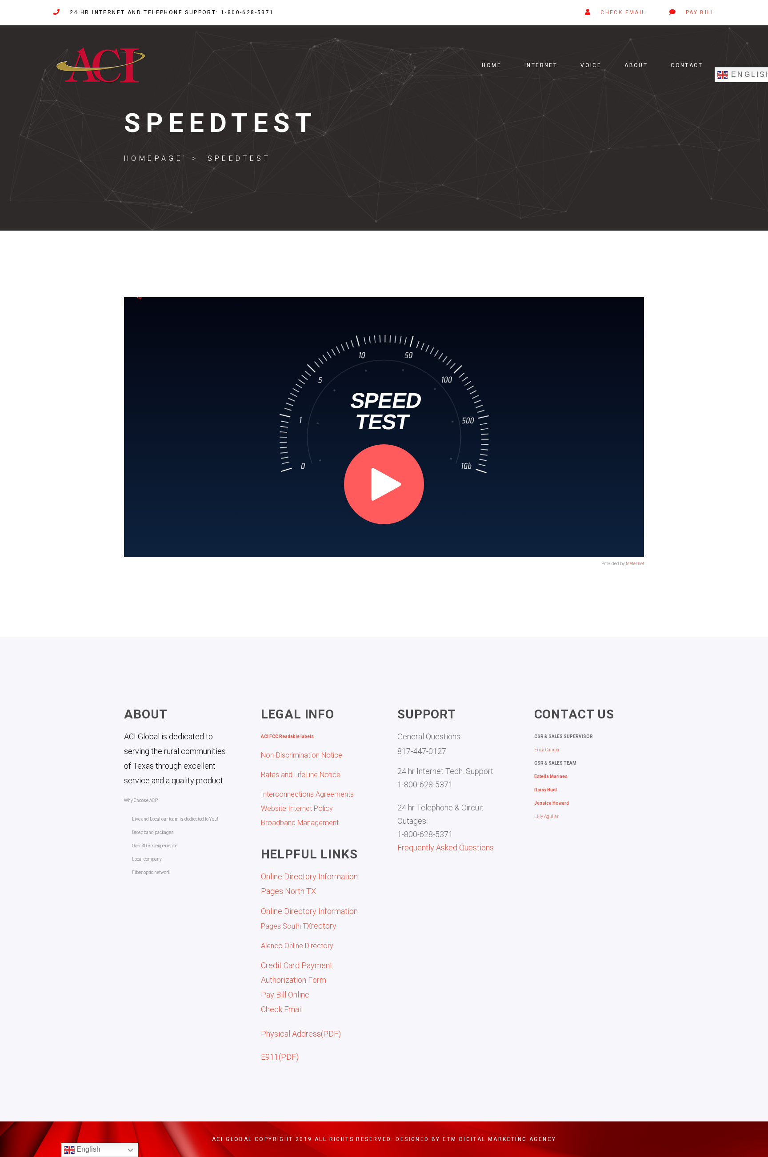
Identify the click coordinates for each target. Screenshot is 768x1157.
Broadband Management (300, 822)
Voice (590, 65)
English (87, 1149)
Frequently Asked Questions (445, 847)
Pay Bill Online (285, 994)
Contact (687, 65)
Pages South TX (286, 926)
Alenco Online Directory (297, 946)
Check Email (282, 1009)
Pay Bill (700, 12)
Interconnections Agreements (307, 794)
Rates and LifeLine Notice (300, 774)
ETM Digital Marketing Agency (499, 1139)
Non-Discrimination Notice (301, 755)
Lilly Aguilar (546, 816)
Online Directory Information (309, 911)
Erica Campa (546, 749)
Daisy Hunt (545, 789)
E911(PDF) (280, 1056)
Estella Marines (551, 776)
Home (491, 65)
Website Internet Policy (297, 808)
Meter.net (635, 563)
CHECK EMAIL (622, 12)
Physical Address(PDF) (301, 1033)
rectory (323, 925)
